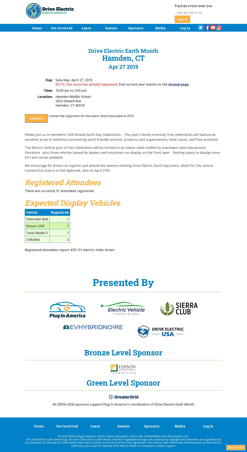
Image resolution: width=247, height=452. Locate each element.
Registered (60, 212)
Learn (86, 28)
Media (160, 28)
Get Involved (62, 28)
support (170, 445)
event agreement (136, 442)
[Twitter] (200, 27)
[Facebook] (207, 27)
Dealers (111, 28)
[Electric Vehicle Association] (123, 314)
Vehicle (32, 212)
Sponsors (135, 28)
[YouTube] (213, 27)
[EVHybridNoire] (93, 328)
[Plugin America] (67, 317)
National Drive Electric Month (119, 445)
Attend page (178, 84)
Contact (36, 118)
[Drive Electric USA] (160, 337)
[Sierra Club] (179, 314)
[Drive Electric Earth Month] (50, 16)
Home (37, 28)
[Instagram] (219, 27)
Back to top (235, 447)
